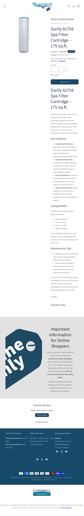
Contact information (49, 479)
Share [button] (55, 297)
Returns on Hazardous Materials (62, 19)
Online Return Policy (58, 305)
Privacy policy (58, 477)
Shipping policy (36, 479)
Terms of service (69, 477)
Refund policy (48, 477)
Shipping (53, 55)
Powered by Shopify (36, 477)
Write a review (42, 415)
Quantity (53, 65)
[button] (4, 6)
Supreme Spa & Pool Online (23, 477)
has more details (66, 508)
